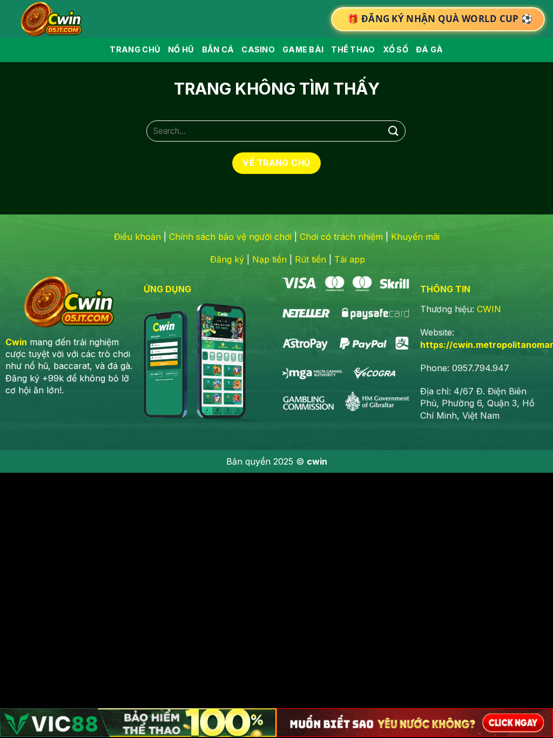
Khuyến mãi (415, 236)
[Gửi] (393, 131)
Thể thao (353, 49)
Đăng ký (227, 259)
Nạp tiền (269, 259)
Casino (258, 49)
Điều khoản (137, 236)
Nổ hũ (181, 49)
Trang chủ (135, 49)
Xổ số (395, 49)
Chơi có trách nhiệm (341, 236)
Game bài (302, 49)
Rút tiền (310, 259)
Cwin (16, 342)
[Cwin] (53, 19)
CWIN (489, 309)
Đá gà (429, 49)
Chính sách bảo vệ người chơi (230, 236)
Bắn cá (218, 49)
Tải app (349, 259)
